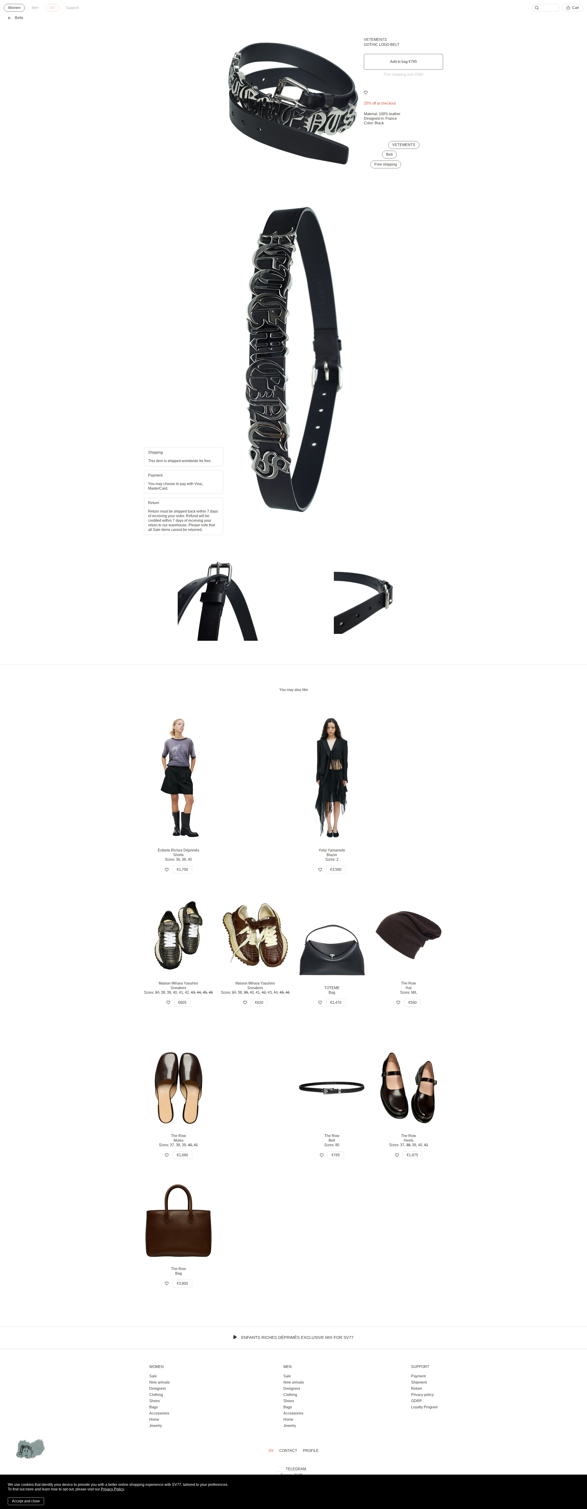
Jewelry (155, 1426)
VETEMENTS (375, 40)
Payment (418, 1376)
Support (72, 8)
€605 (182, 1002)
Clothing (156, 1395)
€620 (259, 1002)
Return (416, 1388)
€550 (412, 1002)
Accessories (159, 1413)
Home (154, 1419)
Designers (157, 1388)
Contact (288, 1451)
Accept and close (26, 1501)
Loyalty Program (424, 1407)
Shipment (419, 1382)
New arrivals (159, 1382)
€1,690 (182, 1155)
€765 (336, 1155)
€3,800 (182, 1283)
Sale (153, 1376)
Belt (389, 154)
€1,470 (335, 1002)
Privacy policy (422, 1395)
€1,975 (412, 1155)
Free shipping (385, 164)
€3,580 (335, 869)
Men (35, 8)
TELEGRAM (296, 1469)
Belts (19, 18)
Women (14, 8)
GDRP (416, 1401)
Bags (153, 1407)
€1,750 (182, 869)
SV (52, 8)
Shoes (154, 1401)
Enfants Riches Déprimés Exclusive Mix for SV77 (297, 1337)
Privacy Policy (112, 1489)
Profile (311, 1451)
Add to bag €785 (403, 62)
